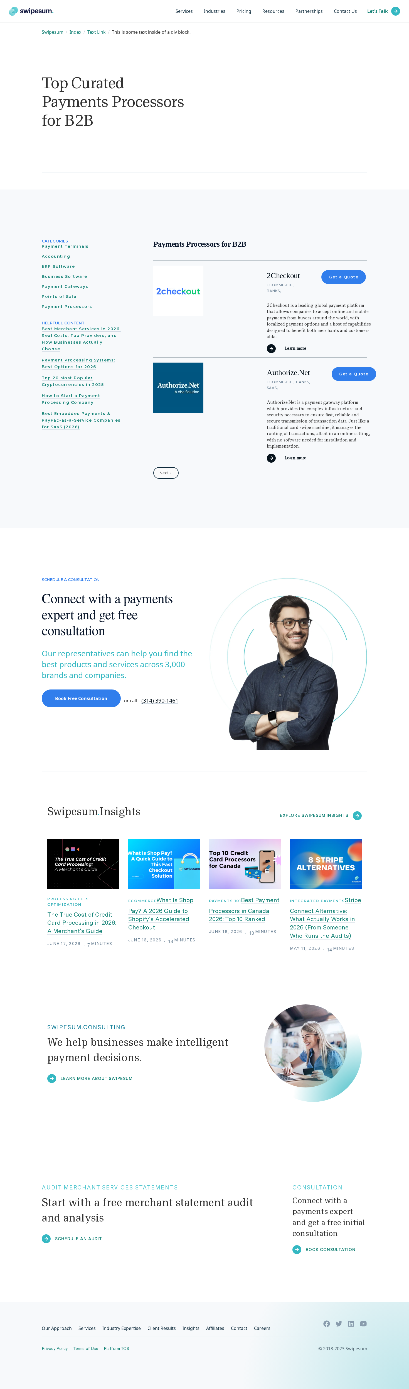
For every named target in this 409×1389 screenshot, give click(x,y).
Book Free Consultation (81, 698)
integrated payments (317, 901)
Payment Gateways (65, 286)
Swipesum (52, 32)
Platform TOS (116, 1348)
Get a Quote (344, 277)
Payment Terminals (65, 246)
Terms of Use (85, 1348)
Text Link (96, 32)
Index (75, 32)
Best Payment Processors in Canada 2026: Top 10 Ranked (244, 910)
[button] (214, 11)
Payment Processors (67, 306)
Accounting (56, 256)
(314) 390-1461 (159, 701)
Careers (262, 1328)
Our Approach (57, 1328)
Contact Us (345, 11)
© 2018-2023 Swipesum (342, 1349)
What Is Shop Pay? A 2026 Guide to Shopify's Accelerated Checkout (161, 914)
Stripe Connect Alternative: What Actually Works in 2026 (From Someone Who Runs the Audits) (325, 918)
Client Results (161, 1328)
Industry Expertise (121, 1328)
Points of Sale (59, 296)
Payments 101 (225, 901)
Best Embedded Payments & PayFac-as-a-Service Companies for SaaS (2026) (81, 420)
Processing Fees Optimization (68, 902)
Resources (273, 11)
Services (184, 11)
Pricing (243, 11)
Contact (239, 1328)
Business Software (64, 276)
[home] (31, 11)
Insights (191, 1328)
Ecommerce (142, 901)
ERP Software (58, 266)
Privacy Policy (55, 1348)
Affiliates (215, 1328)
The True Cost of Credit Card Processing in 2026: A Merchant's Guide (81, 923)
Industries (214, 11)
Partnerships (309, 11)
